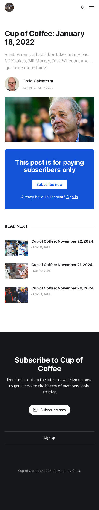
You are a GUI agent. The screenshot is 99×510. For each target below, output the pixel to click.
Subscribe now (49, 184)
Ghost (76, 471)
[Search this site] (82, 7)
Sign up (49, 438)
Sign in (72, 197)
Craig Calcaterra (38, 81)
